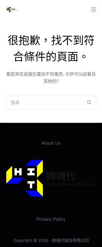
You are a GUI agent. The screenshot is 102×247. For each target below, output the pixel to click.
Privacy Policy (51, 219)
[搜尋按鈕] (89, 102)
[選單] (93, 9)
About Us (51, 143)
